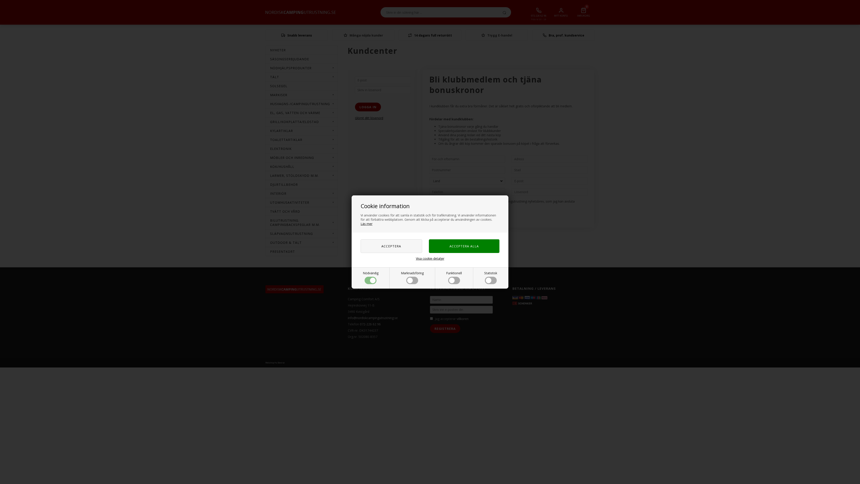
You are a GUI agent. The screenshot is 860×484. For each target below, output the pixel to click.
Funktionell (454, 273)
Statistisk (490, 273)
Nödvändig (370, 273)
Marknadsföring (412, 273)
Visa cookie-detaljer (430, 258)
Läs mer (366, 224)
